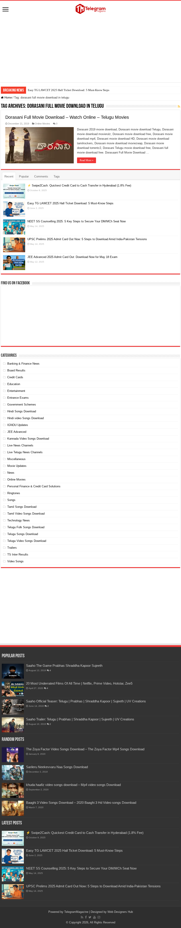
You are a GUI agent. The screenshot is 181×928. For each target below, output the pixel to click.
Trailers (12, 547)
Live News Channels (20, 445)
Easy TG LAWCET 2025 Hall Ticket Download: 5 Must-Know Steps (68, 90)
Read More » (86, 160)
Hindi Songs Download (21, 411)
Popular (24, 176)
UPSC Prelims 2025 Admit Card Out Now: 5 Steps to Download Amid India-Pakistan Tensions (87, 239)
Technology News (18, 520)
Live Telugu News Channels (25, 452)
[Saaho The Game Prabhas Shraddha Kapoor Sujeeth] (13, 671)
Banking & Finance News (23, 363)
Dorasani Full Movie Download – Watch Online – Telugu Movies (67, 117)
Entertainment (16, 391)
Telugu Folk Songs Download (25, 527)
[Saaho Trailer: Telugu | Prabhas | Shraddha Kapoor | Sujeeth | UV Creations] (13, 724)
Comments (41, 176)
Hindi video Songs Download (25, 418)
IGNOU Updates (17, 425)
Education (13, 384)
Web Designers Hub (120, 911)
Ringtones (13, 493)
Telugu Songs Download (22, 534)
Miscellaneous (16, 459)
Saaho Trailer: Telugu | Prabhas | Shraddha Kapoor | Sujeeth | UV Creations (80, 719)
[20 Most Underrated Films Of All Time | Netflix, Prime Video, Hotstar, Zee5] (13, 688)
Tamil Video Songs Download (26, 513)
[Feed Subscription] (179, 106)
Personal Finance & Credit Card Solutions (33, 486)
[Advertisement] (90, 49)
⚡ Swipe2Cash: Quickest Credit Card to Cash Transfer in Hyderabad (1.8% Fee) (79, 185)
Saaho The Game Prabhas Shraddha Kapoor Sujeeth (64, 665)
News (10, 472)
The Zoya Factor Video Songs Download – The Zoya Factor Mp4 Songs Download (85, 749)
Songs (11, 500)
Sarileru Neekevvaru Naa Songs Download (57, 767)
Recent (8, 176)
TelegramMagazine (76, 911)
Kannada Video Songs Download (28, 438)
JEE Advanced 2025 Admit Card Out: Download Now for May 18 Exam (72, 257)
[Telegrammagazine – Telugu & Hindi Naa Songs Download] (90, 8)
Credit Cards (15, 377)
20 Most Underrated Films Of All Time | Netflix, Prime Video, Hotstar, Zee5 (79, 683)
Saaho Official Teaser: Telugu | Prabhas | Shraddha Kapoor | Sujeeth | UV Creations (86, 701)
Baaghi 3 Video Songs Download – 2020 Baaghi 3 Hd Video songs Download (81, 802)
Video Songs (15, 561)
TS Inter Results (17, 554)
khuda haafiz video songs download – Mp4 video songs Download (73, 785)
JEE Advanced (16, 431)
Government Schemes (21, 404)
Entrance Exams (18, 397)
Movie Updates (16, 466)
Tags (57, 176)
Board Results (16, 370)
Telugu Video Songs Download (26, 541)
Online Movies (42, 123)
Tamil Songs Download (21, 506)
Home (8, 97)
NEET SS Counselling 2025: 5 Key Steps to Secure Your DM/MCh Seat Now (76, 221)
